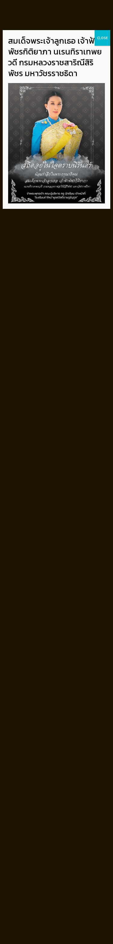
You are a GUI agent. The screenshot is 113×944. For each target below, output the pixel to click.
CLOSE (102, 38)
